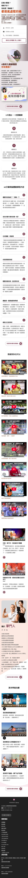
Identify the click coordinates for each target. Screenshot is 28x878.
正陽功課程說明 (4, 838)
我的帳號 (3, 830)
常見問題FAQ (4, 840)
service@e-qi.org (8, 810)
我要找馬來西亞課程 (5, 861)
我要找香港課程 (4, 873)
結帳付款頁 (3, 828)
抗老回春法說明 (4, 834)
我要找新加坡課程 (5, 867)
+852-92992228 (8, 871)
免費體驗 (3, 822)
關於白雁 (3, 846)
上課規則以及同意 (5, 852)
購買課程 (3, 826)
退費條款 (3, 848)
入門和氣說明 (4, 832)
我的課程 (3, 824)
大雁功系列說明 (4, 836)
